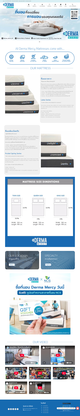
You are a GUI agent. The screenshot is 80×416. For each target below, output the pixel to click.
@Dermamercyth (27, 410)
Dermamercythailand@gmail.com (30, 408)
